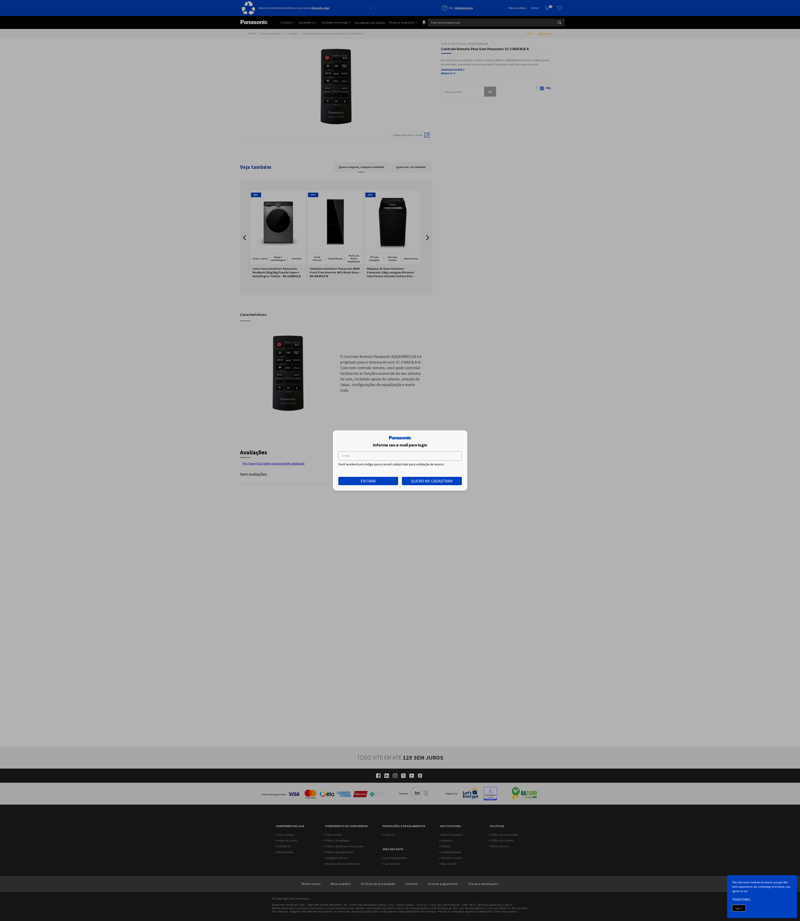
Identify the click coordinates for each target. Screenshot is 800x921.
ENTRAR (368, 481)
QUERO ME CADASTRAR (431, 481)
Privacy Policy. (742, 899)
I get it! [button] (739, 908)
